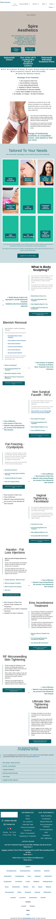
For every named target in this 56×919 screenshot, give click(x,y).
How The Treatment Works (12, 481)
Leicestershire (8, 881)
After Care (7, 590)
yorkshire (13, 897)
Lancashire (22, 897)
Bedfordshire (7, 876)
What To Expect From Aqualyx (13, 586)
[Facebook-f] (8, 829)
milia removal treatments (14, 343)
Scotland (28, 902)
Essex (29, 876)
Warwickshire (16, 887)
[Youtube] (10, 829)
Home (15, 4)
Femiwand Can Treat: (37, 524)
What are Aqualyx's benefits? (13, 583)
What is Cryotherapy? (11, 365)
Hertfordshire (48, 876)
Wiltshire (25, 887)
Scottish (23, 906)
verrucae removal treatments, (15, 346)
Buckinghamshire (11, 871)
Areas (43, 4)
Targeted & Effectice (8, 769)
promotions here (35, 756)
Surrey (7, 887)
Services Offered (23, 4)
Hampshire (38, 876)
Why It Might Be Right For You (39, 304)
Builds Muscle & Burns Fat (38, 296)
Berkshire (47, 871)
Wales (28, 910)
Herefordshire (33, 897)
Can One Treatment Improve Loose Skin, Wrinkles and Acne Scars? (28, 845)
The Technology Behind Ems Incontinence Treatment (39, 639)
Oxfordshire (37, 871)
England (28, 866)
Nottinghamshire (47, 881)
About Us (35, 4)
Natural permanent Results (10, 773)
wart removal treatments (14, 349)
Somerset (37, 892)
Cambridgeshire (19, 876)
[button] (41, 296)
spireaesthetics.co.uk (29, 918)
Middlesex (36, 881)
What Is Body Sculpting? (41, 268)
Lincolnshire (18, 881)
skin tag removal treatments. (15, 352)
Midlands (48, 887)
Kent (33, 887)
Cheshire (43, 897)
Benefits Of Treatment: (11, 470)
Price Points (6, 776)
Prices (51, 4)
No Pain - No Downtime (9, 766)
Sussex (40, 887)
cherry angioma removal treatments (17, 340)
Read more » (28, 847)
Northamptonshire (25, 871)
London (28, 881)
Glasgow (32, 906)
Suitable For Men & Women (10, 780)
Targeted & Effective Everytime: (13, 478)
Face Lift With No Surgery (38, 430)
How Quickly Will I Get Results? (39, 535)
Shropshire (28, 892)
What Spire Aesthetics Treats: (13, 373)
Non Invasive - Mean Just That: (11, 762)
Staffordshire (47, 892)
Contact (51, 7)
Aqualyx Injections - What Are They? (15, 579)
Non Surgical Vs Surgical (38, 418)
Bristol (19, 892)
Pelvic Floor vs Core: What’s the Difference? (28, 858)
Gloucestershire (9, 892)
